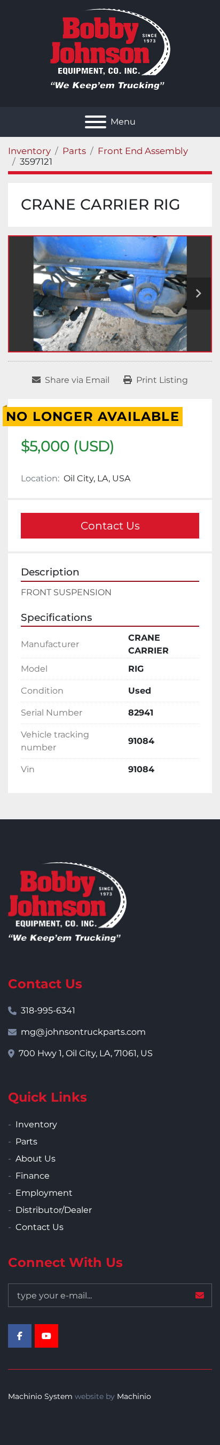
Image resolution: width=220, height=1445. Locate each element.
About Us (35, 1159)
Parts (26, 1141)
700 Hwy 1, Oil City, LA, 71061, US (86, 1053)
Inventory (36, 1124)
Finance (32, 1176)
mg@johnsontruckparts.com (83, 1032)
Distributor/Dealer (53, 1210)
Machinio (134, 1396)
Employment (44, 1193)
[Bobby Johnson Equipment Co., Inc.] (67, 901)
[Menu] (95, 122)
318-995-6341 (48, 1010)
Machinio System (40, 1396)
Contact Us (110, 525)
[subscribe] (199, 1295)
